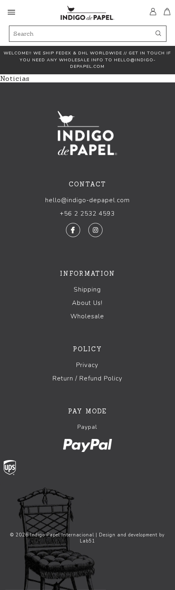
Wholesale (87, 316)
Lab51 (87, 541)
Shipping (87, 289)
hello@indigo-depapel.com (87, 200)
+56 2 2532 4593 (87, 214)
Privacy (87, 365)
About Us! (87, 303)
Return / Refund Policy (87, 378)
